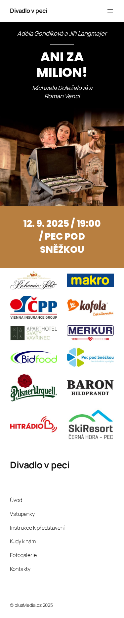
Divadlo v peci (28, 11)
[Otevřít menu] (110, 11)
